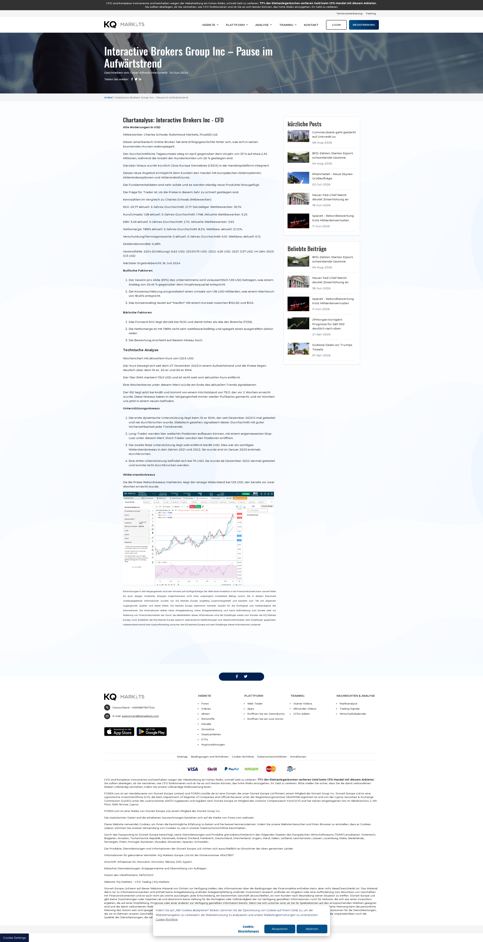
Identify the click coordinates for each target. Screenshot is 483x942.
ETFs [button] (204, 739)
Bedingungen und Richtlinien (210, 756)
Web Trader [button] (255, 703)
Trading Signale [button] (350, 708)
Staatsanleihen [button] (211, 734)
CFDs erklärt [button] (301, 713)
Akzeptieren (280, 929)
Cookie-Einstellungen (248, 929)
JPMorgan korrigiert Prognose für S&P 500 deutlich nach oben (328, 324)
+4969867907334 (143, 707)
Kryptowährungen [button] (213, 744)
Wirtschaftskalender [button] (353, 713)
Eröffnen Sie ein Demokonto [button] (266, 713)
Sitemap (182, 756)
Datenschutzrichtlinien (272, 756)
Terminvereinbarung (349, 13)
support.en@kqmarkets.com (140, 715)
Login (336, 24)
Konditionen (298, 756)
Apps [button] (250, 708)
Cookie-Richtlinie (167, 919)
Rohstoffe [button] (208, 718)
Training (370, 13)
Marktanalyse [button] (348, 703)
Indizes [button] (206, 708)
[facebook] (237, 676)
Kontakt (311, 25)
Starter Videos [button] (302, 703)
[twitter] (245, 676)
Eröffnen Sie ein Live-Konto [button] (265, 718)
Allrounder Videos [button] (304, 708)
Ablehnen (312, 929)
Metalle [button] (206, 723)
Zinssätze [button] (207, 729)
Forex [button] (205, 703)
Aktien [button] (205, 713)
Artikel (108, 97)
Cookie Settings (14, 938)
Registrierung (364, 24)
